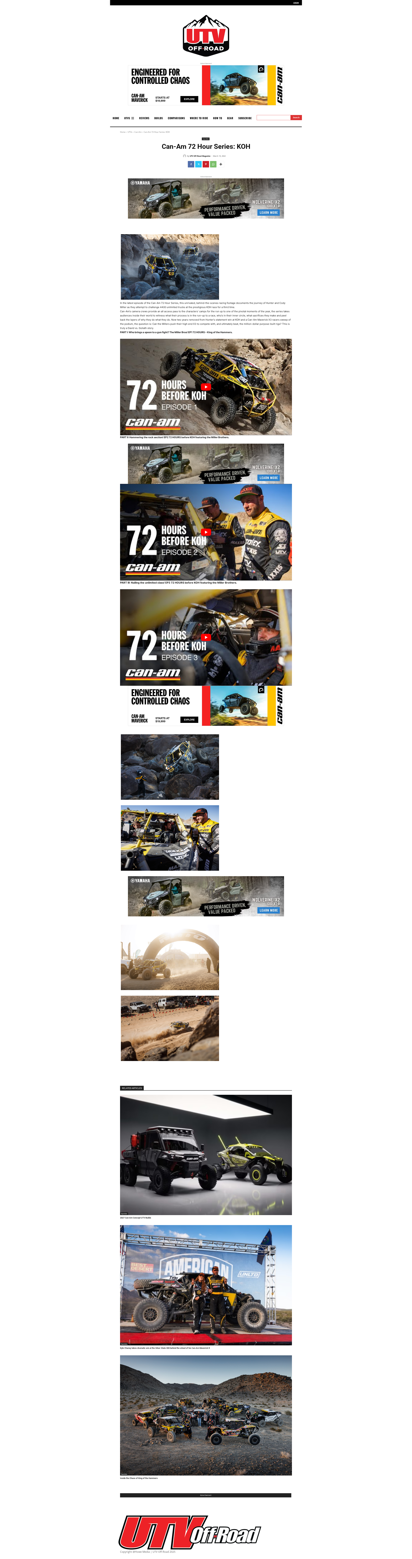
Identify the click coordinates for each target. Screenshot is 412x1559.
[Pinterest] (206, 164)
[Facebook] (191, 164)
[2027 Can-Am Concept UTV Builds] (206, 1155)
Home (123, 132)
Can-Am (138, 132)
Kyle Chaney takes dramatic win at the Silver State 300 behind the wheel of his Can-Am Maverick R (165, 1348)
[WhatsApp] (213, 164)
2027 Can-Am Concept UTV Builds (135, 1218)
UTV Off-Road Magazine (200, 156)
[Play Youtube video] (206, 387)
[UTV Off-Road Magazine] (185, 156)
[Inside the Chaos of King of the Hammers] (206, 1415)
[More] (220, 164)
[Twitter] (198, 164)
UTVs (130, 132)
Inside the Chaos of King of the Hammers (139, 1478)
